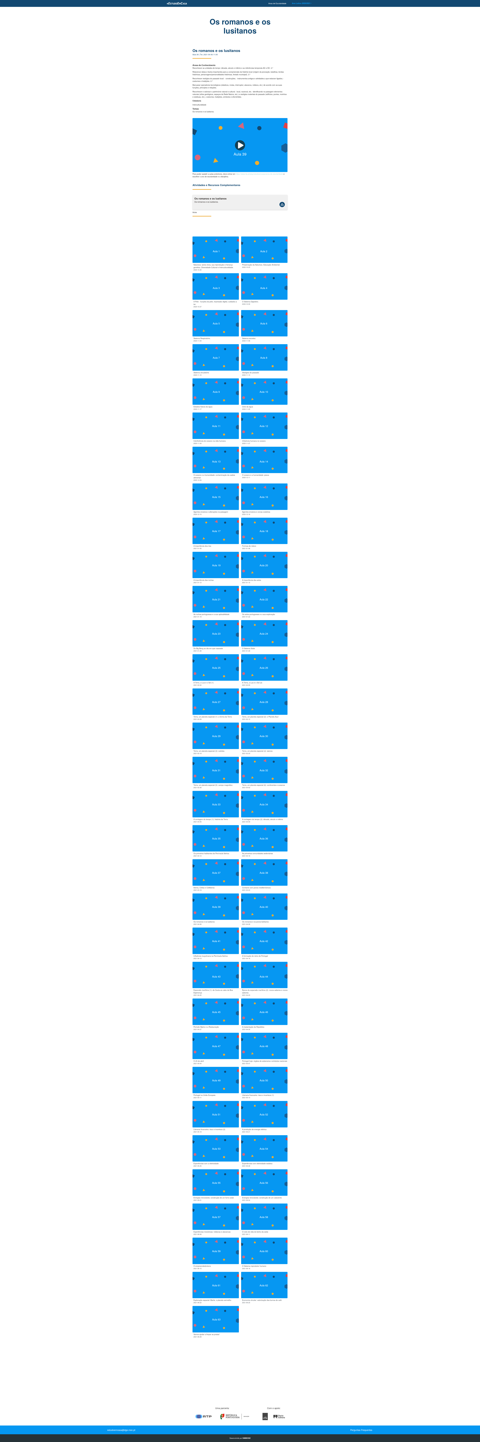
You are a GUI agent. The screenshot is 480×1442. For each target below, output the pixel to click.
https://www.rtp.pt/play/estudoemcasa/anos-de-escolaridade (259, 174)
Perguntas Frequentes (361, 1430)
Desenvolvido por (240, 1438)
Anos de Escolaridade (277, 3)
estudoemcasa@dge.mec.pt (121, 1430)
